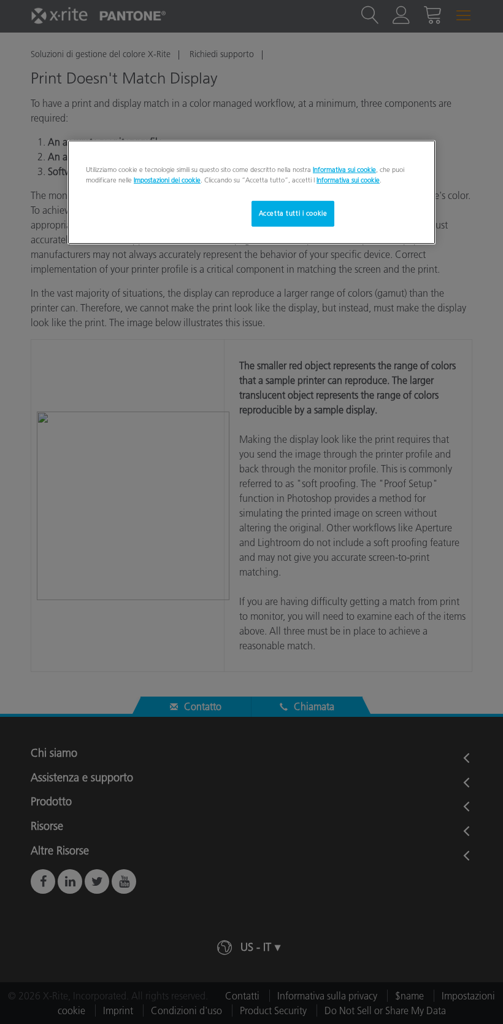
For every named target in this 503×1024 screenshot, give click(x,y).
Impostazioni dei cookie (167, 180)
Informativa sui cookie (344, 169)
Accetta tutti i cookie (293, 213)
